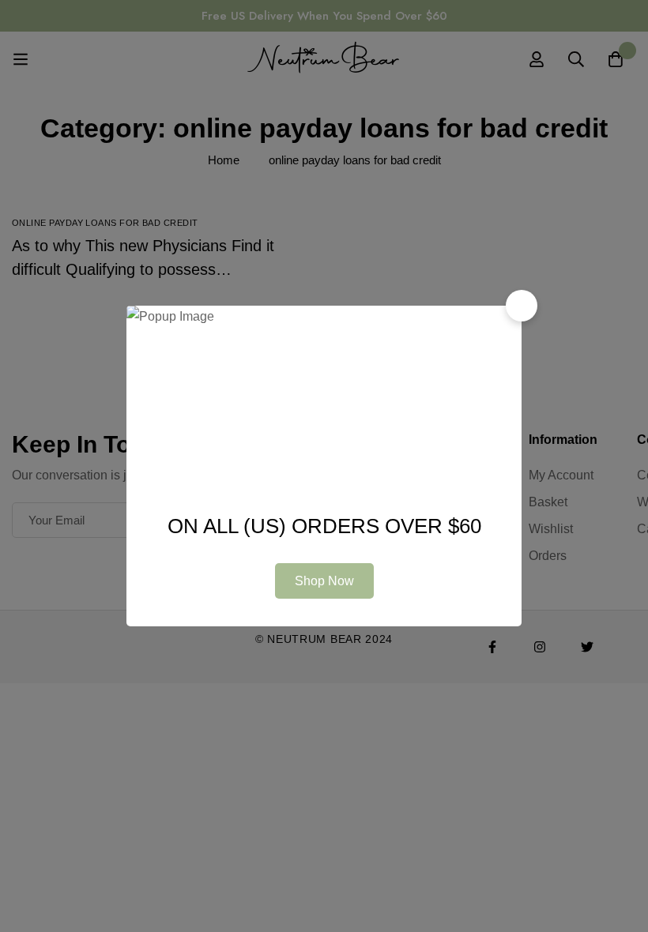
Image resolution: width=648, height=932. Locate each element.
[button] (521, 305)
